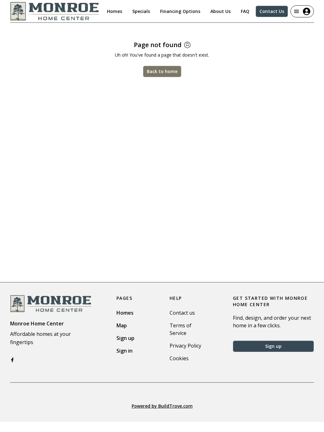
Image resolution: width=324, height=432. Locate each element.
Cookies (179, 358)
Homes (114, 11)
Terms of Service (180, 329)
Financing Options (180, 11)
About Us (220, 11)
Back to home (162, 71)
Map (121, 325)
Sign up (125, 338)
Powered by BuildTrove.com (162, 406)
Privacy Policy (185, 345)
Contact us (182, 312)
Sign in (124, 350)
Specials (141, 11)
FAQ (245, 11)
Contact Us (271, 11)
